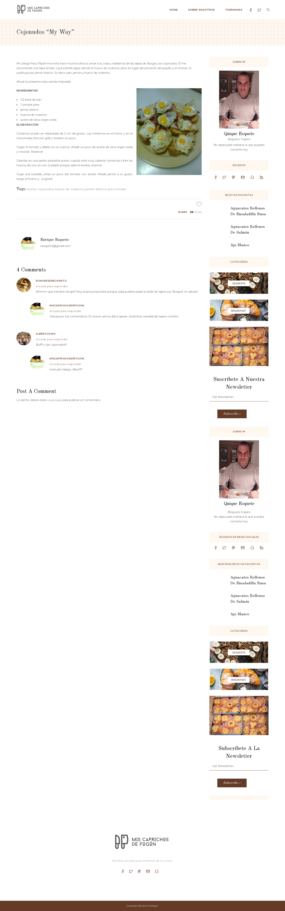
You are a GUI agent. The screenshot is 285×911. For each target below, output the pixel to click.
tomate (120, 189)
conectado (54, 400)
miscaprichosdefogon (66, 305)
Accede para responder (52, 286)
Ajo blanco (239, 245)
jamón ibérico (96, 189)
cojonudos (46, 189)
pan (111, 189)
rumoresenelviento (51, 280)
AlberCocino (46, 333)
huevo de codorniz (69, 189)
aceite (31, 189)
